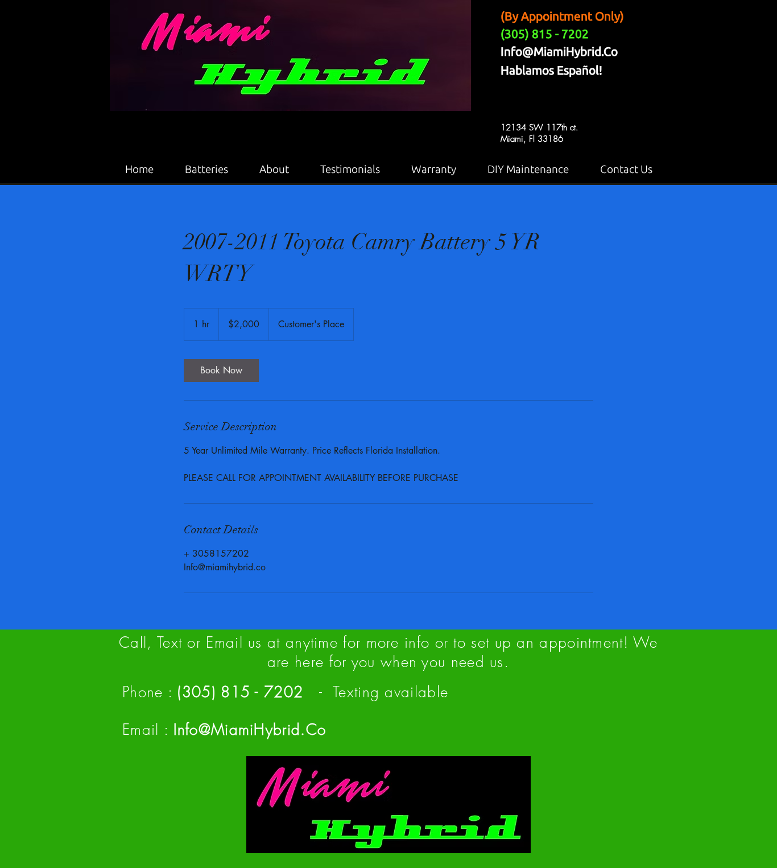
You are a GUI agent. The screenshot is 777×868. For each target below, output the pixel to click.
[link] (221, 370)
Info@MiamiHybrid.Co (559, 51)
